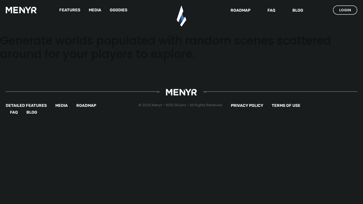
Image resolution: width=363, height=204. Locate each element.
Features (69, 10)
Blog (297, 10)
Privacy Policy (247, 105)
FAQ (271, 10)
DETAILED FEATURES (26, 105)
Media (95, 10)
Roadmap (240, 10)
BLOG (31, 112)
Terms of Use (286, 105)
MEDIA (61, 105)
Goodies (118, 10)
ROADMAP (86, 105)
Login (345, 10)
